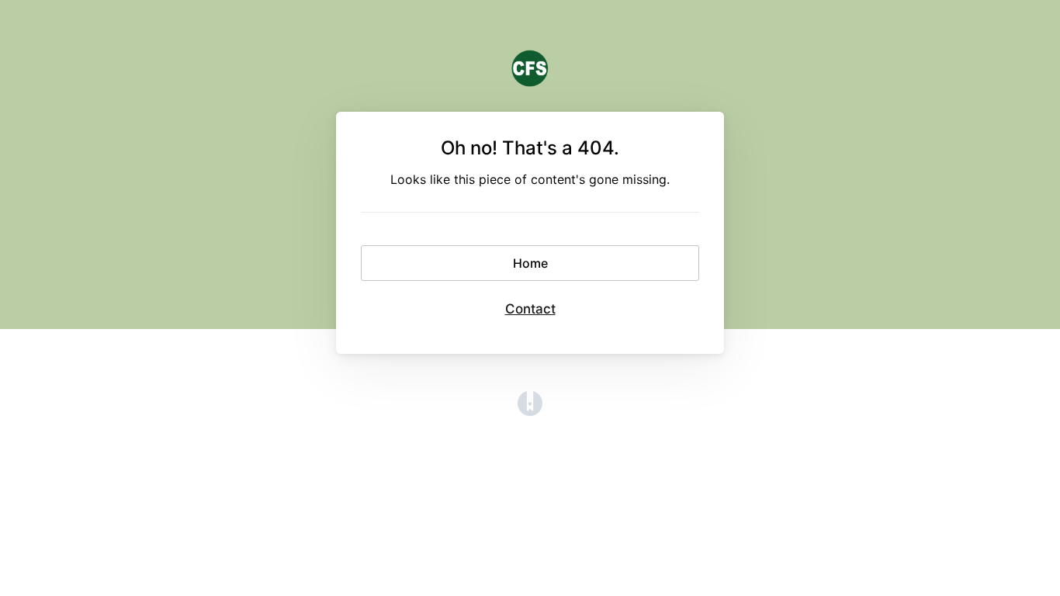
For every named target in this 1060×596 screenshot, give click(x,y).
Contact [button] (530, 309)
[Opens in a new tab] (530, 411)
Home (530, 263)
